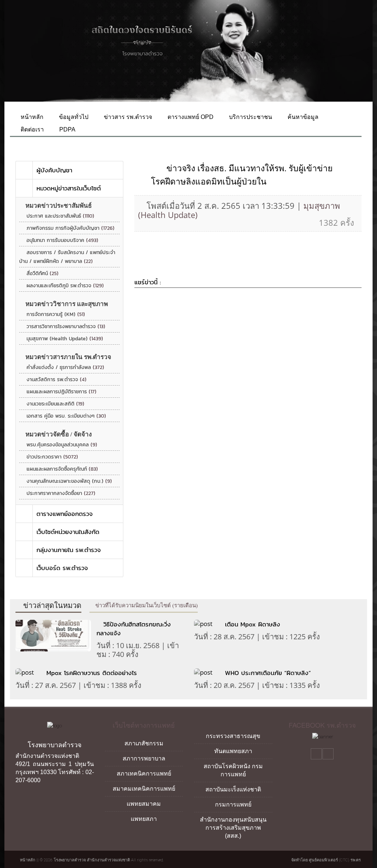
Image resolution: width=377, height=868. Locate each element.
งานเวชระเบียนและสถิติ (55, 404)
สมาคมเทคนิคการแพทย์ (144, 789)
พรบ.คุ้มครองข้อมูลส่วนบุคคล (62, 445)
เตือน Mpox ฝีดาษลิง (252, 624)
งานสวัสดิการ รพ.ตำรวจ (57, 379)
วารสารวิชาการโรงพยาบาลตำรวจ (66, 326)
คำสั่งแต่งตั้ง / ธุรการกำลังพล (65, 367)
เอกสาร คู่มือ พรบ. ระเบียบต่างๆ (66, 416)
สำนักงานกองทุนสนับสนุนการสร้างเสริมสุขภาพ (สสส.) (233, 827)
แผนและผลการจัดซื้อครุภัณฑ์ (62, 469)
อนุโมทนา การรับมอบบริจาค (62, 240)
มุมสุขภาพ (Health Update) (65, 338)
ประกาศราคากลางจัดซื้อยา (61, 493)
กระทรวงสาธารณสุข (233, 736)
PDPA (66, 129)
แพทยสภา (144, 819)
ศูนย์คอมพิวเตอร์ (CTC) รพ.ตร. (335, 860)
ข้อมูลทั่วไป (72, 117)
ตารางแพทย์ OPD (190, 117)
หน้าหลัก (31, 117)
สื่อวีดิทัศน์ (43, 273)
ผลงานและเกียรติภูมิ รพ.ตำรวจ (65, 285)
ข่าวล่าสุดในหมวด (51, 605)
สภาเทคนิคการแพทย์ (144, 773)
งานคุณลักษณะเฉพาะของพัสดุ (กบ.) (69, 481)
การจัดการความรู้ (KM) (56, 314)
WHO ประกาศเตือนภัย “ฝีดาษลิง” (268, 673)
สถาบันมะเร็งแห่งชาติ (233, 789)
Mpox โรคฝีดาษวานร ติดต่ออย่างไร (92, 673)
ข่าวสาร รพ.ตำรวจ (127, 117)
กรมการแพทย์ (233, 804)
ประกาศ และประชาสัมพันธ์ (60, 216)
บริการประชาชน (250, 117)
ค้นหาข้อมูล (302, 117)
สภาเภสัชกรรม (143, 743)
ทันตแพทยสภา (233, 751)
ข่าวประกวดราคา (52, 457)
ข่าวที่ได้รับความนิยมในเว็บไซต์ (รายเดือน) (146, 605)
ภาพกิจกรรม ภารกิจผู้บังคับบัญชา (70, 228)
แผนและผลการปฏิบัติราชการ (61, 392)
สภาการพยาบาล (144, 758)
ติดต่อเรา (31, 129)
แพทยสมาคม (144, 804)
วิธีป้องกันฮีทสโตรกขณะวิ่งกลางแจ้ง (133, 628)
